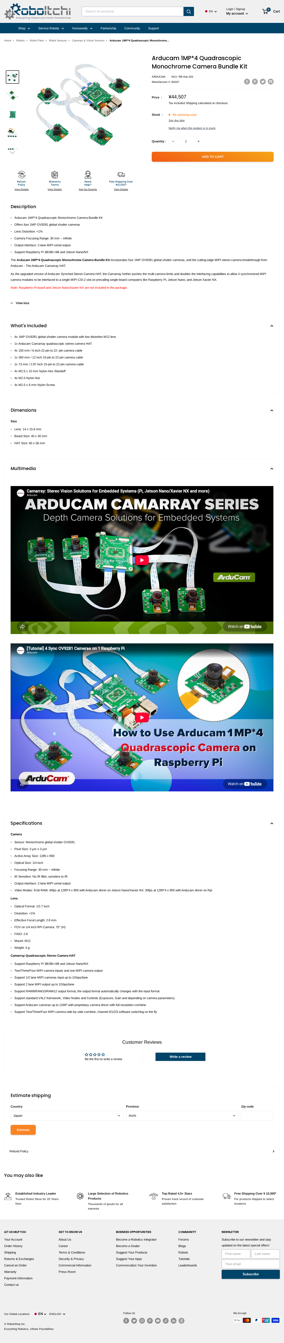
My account (235, 13)
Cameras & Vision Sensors (88, 40)
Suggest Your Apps (129, 1259)
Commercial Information (75, 1265)
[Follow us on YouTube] (158, 1321)
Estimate (23, 1130)
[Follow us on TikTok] (166, 1321)
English (56, 1314)
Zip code (247, 1106)
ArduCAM (158, 76)
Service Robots (49, 28)
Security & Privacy (71, 1259)
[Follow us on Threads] (181, 1321)
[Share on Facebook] (247, 81)
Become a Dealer (128, 1246)
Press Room (67, 1271)
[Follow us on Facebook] (126, 1321)
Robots (20, 40)
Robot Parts (37, 40)
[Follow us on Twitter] (134, 1321)
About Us (65, 1239)
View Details (22, 189)
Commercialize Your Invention (136, 1265)
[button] (12, 152)
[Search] (189, 11)
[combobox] (133, 11)
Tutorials (184, 1259)
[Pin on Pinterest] (255, 81)
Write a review (180, 1056)
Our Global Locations (17, 1314)
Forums (183, 1239)
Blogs (182, 1246)
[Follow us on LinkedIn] (174, 1321)
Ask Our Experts (88, 189)
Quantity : (159, 141)
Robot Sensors (58, 40)
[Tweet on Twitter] (263, 81)
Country (16, 1106)
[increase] (198, 141)
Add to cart (212, 156)
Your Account (13, 1239)
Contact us (11, 1284)
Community (132, 28)
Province (132, 1106)
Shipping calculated (198, 103)
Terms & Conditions (72, 1252)
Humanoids (80, 28)
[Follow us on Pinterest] (150, 1321)
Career (63, 1246)
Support (153, 28)
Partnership (108, 28)
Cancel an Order (15, 1265)
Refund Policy (19, 1151)
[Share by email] (271, 81)
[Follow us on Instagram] (142, 1321)
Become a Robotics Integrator (136, 1239)
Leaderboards (187, 1265)
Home (7, 40)
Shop (22, 28)
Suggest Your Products (131, 1252)
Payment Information (18, 1278)
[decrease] (173, 141)
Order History (13, 1246)
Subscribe (251, 1274)
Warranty (10, 1271)
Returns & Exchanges (19, 1259)
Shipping (10, 1252)
